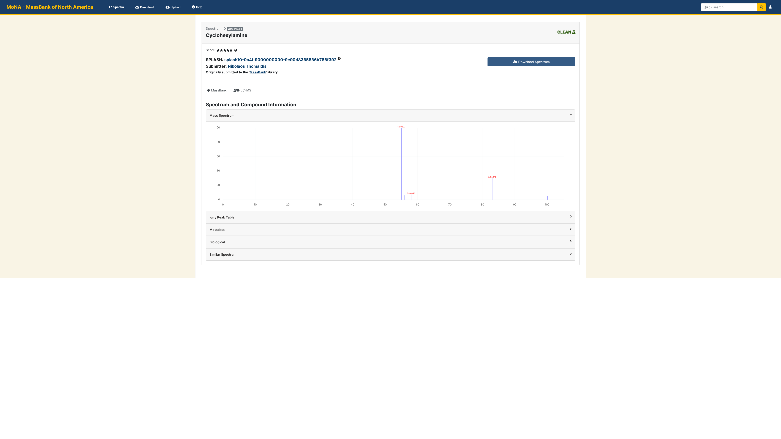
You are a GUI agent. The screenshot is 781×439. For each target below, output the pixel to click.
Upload (175, 7)
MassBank (258, 72)
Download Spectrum (533, 62)
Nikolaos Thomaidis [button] (247, 66)
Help (198, 7)
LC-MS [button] (245, 90)
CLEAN (564, 32)
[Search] (761, 7)
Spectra (118, 7)
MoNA (50, 7)
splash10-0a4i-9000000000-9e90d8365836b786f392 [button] (281, 59)
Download (146, 7)
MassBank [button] (218, 90)
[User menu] (770, 7)
